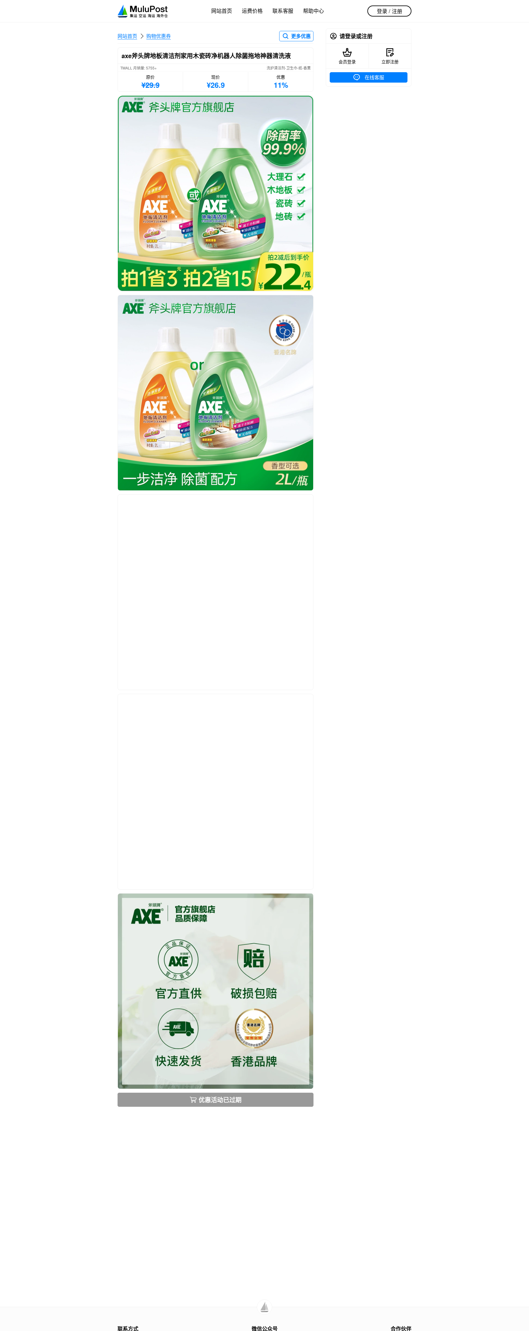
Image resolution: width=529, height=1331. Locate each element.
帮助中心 (313, 10)
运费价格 (252, 10)
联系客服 (282, 10)
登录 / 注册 (389, 11)
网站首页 (221, 10)
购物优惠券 (158, 35)
